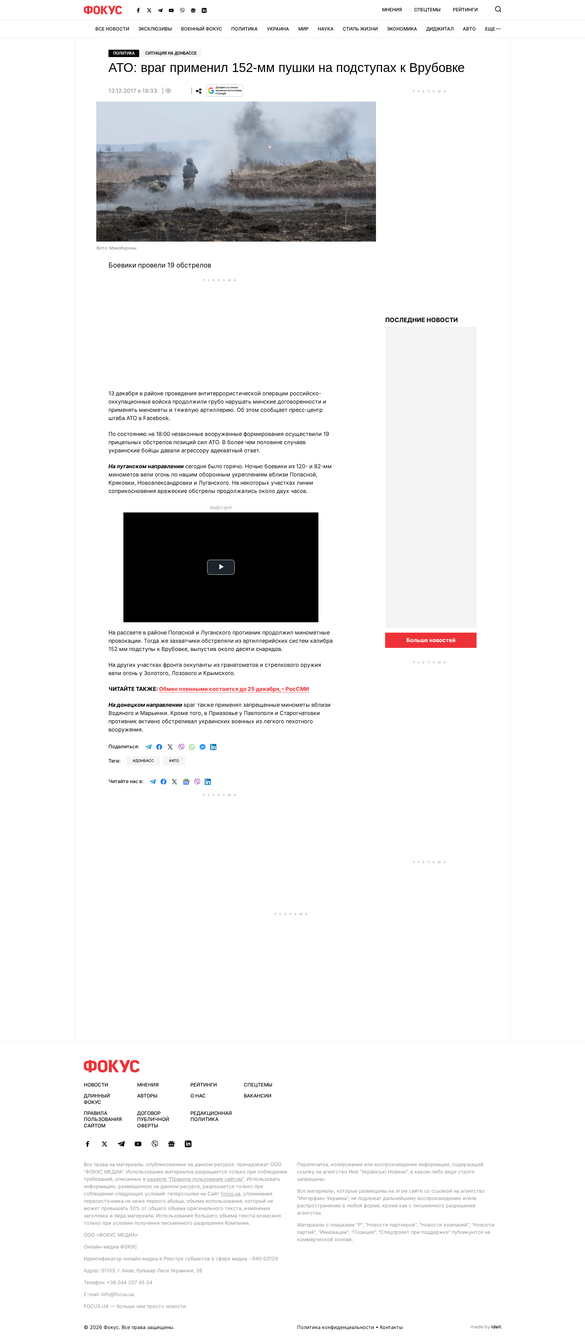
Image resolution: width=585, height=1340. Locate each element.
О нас (198, 1096)
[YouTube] (171, 10)
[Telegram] (160, 10)
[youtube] (138, 1144)
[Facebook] (138, 10)
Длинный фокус (97, 1099)
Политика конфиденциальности (335, 1327)
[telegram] (121, 1144)
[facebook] (87, 1144)
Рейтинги (465, 9)
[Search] (498, 9)
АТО (175, 760)
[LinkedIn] (204, 10)
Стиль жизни (360, 29)
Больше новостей (431, 640)
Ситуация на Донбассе (171, 53)
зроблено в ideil (486, 1327)
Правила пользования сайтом (103, 1119)
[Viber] (182, 10)
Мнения (392, 9)
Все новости (112, 29)
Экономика (402, 29)
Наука (326, 29)
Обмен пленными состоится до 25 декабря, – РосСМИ (234, 689)
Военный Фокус (201, 29)
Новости (96, 1085)
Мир (303, 29)
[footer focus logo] (112, 1066)
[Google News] (193, 10)
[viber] (154, 1144)
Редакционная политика (211, 1116)
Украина (278, 29)
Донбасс (144, 760)
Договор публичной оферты (153, 1119)
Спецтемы (427, 9)
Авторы (147, 1096)
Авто (469, 29)
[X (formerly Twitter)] (149, 10)
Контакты (391, 1327)
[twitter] (104, 1144)
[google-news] (171, 1144)
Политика (244, 29)
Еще (490, 29)
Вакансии (257, 1096)
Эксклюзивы (155, 29)
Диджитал (440, 29)
